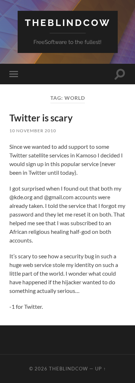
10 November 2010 (32, 130)
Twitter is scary (41, 118)
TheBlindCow (68, 22)
